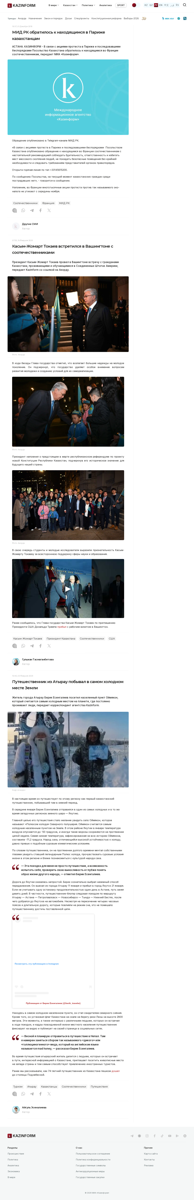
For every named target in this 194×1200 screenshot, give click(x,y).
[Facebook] (40, 210)
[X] (49, 210)
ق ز (172, 5)
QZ (151, 5)
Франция (48, 203)
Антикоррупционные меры (90, 1171)
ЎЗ (177, 5)
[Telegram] (31, 210)
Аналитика (105, 5)
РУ (156, 5)
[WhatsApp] (23, 210)
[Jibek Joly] (169, 18)
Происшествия (16, 1153)
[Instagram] (14, 210)
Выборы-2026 (131, 18)
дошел (116, 1070)
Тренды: (12, 18)
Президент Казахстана (61, 638)
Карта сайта (151, 1153)
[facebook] (154, 1135)
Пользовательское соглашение (93, 1153)
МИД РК (64, 203)
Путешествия (99, 1086)
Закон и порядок (53, 18)
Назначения (35, 18)
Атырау (31, 1086)
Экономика (14, 1171)
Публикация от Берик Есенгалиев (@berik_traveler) (53, 1003)
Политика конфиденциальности (93, 1159)
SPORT (121, 5)
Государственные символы (91, 1165)
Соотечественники (25, 203)
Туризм (18, 1086)
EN (160, 5)
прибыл (61, 626)
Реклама (148, 1165)
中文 (166, 5)
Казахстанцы (49, 1086)
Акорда (22, 18)
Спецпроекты (81, 18)
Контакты (149, 1159)
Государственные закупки (90, 1177)
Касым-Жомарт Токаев (27, 638)
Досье (68, 18)
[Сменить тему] (136, 5)
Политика (13, 1159)
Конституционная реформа (106, 18)
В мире (11, 1177)
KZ (146, 5)
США (112, 638)
